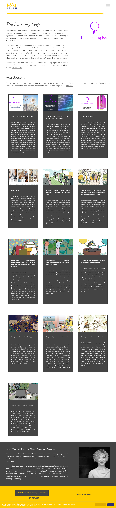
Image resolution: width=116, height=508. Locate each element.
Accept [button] (111, 504)
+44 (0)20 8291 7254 (31, 498)
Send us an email (84, 494)
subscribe (69, 86)
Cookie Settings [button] (101, 504)
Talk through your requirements (32, 493)
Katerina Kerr (17, 68)
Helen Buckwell (43, 45)
